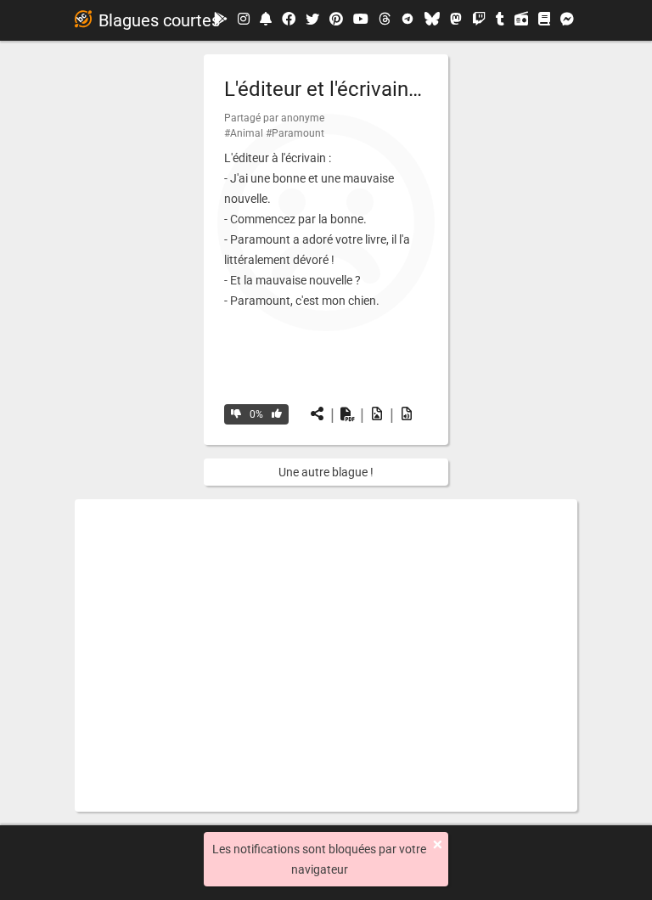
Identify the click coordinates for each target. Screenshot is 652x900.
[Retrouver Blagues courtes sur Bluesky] (432, 20)
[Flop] (236, 414)
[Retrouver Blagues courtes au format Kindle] (544, 20)
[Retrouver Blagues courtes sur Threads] (385, 20)
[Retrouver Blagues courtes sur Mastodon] (456, 20)
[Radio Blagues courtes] (521, 20)
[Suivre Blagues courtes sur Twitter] (312, 20)
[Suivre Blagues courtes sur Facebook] (288, 20)
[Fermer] (437, 845)
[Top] (277, 414)
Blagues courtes (159, 20)
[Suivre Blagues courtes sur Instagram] (244, 20)
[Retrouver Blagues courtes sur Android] (221, 20)
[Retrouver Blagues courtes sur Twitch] (479, 20)
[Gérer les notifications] (266, 20)
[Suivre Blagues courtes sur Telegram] (407, 20)
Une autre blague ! (326, 472)
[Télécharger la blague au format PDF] (347, 414)
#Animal (243, 133)
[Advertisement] (326, 655)
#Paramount (295, 133)
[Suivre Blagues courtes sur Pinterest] (336, 20)
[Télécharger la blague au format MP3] (406, 414)
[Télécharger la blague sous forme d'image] (376, 414)
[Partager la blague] (317, 414)
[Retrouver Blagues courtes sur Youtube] (360, 20)
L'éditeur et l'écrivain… (323, 89)
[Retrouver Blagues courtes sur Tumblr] (500, 20)
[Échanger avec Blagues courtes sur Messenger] (567, 20)
